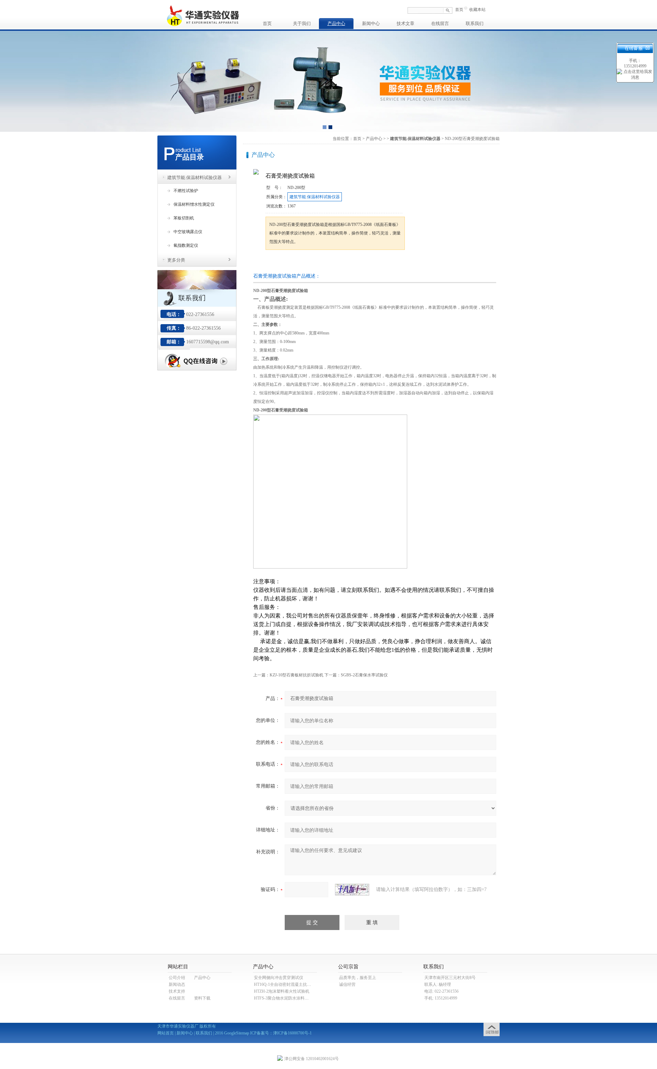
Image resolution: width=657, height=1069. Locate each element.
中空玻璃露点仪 (187, 231)
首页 (459, 9)
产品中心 (336, 23)
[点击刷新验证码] (352, 889)
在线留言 (440, 23)
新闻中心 (371, 23)
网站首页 (165, 1033)
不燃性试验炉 (185, 190)
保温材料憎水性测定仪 (194, 204)
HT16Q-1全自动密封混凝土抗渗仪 (284, 984)
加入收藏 (337, 263)
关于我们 (302, 23)
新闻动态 (177, 984)
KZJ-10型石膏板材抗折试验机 (296, 675)
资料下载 (202, 998)
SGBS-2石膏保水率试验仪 (364, 675)
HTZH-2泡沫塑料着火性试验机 (281, 991)
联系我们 (475, 23)
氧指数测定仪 (185, 245)
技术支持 (177, 991)
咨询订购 (287, 263)
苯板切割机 (183, 218)
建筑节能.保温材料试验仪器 (194, 177)
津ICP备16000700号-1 (292, 1033)
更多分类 (176, 260)
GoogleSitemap (236, 1033)
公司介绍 (177, 977)
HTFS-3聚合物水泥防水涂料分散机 (285, 998)
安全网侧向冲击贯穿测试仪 (278, 977)
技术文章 (405, 23)
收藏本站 (477, 9)
